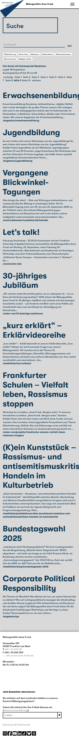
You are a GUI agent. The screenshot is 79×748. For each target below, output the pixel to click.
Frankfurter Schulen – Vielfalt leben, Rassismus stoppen (35, 389)
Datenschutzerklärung (15, 710)
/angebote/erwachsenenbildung (21, 120)
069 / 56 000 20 (13, 649)
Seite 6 (61, 77)
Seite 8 (9, 80)
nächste (36, 80)
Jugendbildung (31, 132)
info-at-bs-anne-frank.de (19, 655)
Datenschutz (23, 724)
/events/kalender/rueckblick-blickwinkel (25, 220)
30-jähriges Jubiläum (25, 280)
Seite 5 (53, 77)
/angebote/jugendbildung (17, 160)
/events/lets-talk (12, 263)
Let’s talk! (21, 232)
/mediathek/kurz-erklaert (17, 363)
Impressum (9, 724)
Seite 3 (35, 77)
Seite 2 (26, 77)
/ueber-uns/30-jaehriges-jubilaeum (23, 313)
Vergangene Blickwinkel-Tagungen (26, 182)
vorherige (8, 77)
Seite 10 (26, 80)
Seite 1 (18, 77)
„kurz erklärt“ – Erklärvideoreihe (34, 330)
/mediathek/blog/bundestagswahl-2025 (26, 566)
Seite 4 (44, 77)
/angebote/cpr (11, 616)
